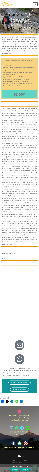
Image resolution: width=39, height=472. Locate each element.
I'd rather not (25, 469)
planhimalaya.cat (17, 420)
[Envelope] (11, 428)
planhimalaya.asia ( (16, 417)
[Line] (27, 428)
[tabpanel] (19, 176)
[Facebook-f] (13, 443)
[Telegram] (22, 428)
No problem (14, 469)
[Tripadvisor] (19, 443)
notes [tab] (4, 263)
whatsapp (19, 434)
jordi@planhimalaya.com (19, 432)
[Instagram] (23, 456)
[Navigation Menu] (35, 4)
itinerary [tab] (4, 249)
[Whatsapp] (17, 428)
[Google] (26, 443)
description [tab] (5, 104)
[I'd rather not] (37, 468)
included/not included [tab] (8, 253)
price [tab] (3, 258)
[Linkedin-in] (19, 456)
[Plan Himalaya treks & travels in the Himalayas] (7, 4)
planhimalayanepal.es (17, 415)
